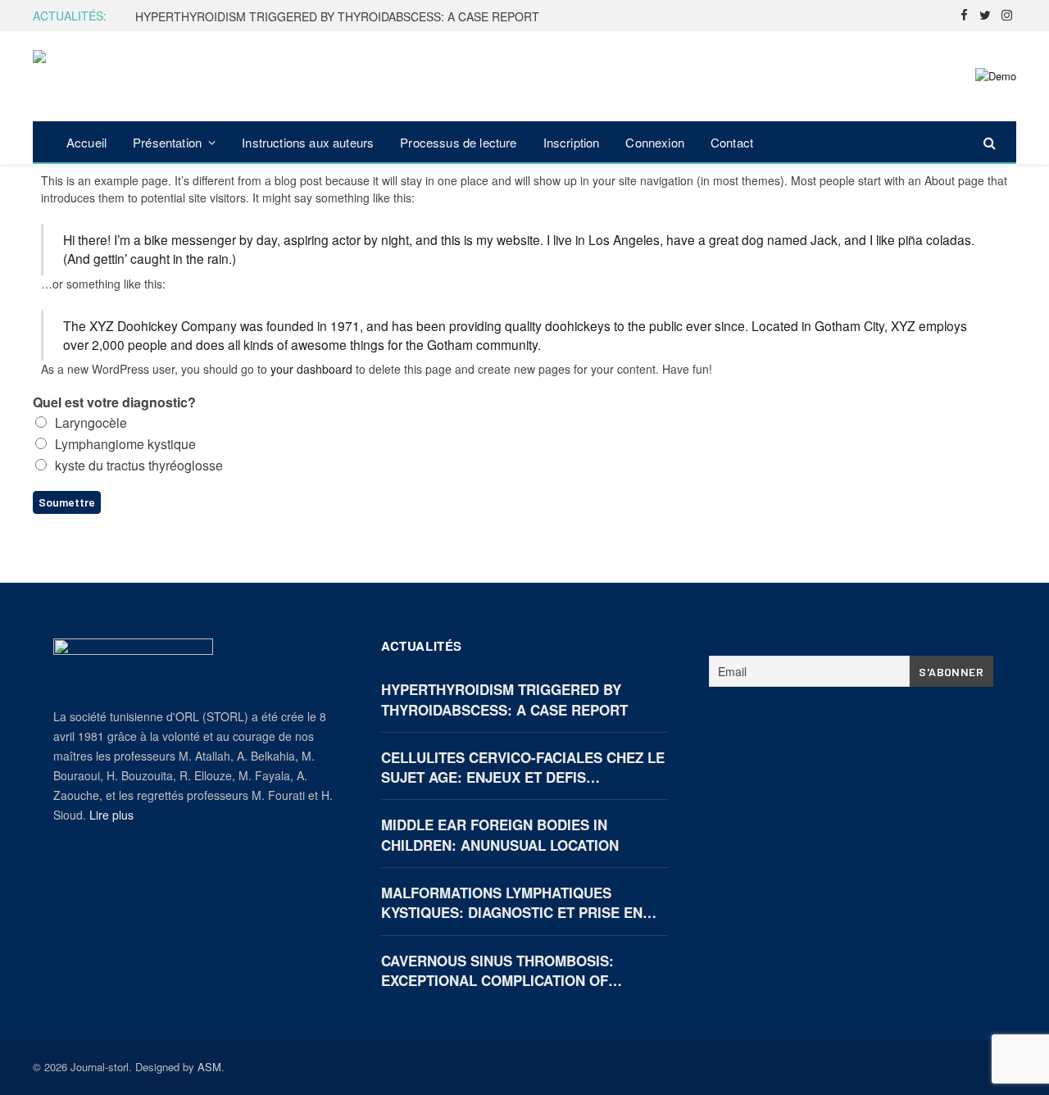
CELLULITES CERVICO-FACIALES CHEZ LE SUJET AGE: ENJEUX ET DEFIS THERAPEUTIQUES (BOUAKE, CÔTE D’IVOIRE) (523, 767)
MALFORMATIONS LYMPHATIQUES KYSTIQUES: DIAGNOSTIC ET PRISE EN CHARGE (512, 903)
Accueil (86, 142)
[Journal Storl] (113, 76)
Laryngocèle (91, 422)
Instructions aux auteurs (308, 142)
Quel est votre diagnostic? (114, 402)
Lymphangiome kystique (125, 443)
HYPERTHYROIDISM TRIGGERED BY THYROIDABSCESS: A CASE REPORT (337, 16)
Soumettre (67, 502)
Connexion (654, 142)
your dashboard (311, 369)
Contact (732, 142)
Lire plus (111, 814)
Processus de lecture (458, 142)
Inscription (571, 142)
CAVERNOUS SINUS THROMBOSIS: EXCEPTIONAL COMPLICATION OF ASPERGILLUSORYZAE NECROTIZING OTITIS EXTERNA (506, 971)
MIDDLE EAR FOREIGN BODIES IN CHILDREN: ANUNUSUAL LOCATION (500, 834)
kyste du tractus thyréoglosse (139, 465)
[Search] (988, 142)
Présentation (167, 142)
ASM (209, 1067)
